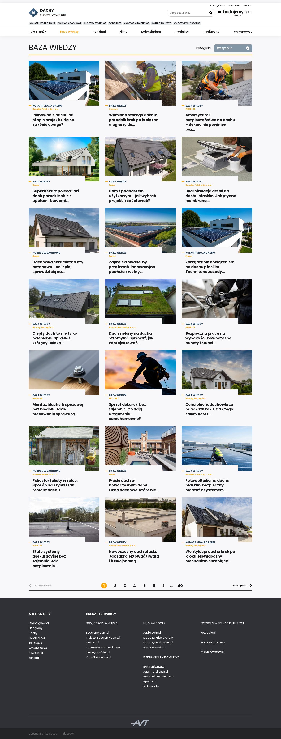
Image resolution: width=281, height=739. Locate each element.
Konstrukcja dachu (42, 23)
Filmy (123, 32)
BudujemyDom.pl (97, 633)
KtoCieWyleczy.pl (212, 652)
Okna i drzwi (37, 638)
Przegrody (35, 628)
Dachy (33, 633)
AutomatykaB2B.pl (155, 671)
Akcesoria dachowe (136, 23)
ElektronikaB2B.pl (154, 667)
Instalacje (35, 643)
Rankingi (99, 32)
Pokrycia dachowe (69, 23)
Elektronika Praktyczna (158, 676)
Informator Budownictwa (103, 647)
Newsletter (234, 5)
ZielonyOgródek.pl (98, 652)
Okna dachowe (161, 23)
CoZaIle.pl (92, 642)
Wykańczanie (38, 648)
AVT (47, 733)
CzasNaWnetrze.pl (98, 657)
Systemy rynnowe (95, 23)
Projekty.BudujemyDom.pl (103, 637)
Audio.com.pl (152, 633)
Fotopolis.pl (208, 633)
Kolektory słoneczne (187, 23)
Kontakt (248, 5)
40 (180, 585)
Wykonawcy (243, 32)
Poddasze (115, 23)
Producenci (211, 32)
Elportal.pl (149, 681)
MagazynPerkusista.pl (158, 642)
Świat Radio (151, 686)
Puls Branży (37, 32)
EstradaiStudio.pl (154, 647)
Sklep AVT (69, 733)
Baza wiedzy (69, 32)
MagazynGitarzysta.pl (158, 637)
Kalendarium (151, 32)
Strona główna (217, 5)
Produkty (182, 32)
